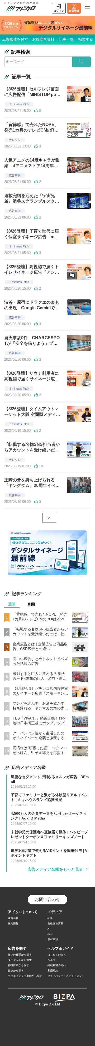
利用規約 (53, 970)
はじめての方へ (57, 954)
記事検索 (20, 52)
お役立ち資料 (43, 39)
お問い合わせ (47, 899)
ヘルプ (51, 959)
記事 (50, 918)
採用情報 (13, 923)
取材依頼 (53, 939)
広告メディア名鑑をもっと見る (55, 869)
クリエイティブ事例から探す (25, 975)
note (50, 933)
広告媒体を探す (15, 39)
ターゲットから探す (20, 959)
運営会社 (13, 918)
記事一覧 (66, 39)
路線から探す (16, 970)
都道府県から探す (18, 965)
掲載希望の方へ (57, 965)
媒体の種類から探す (20, 954)
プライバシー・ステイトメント (66, 975)
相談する (85, 39)
